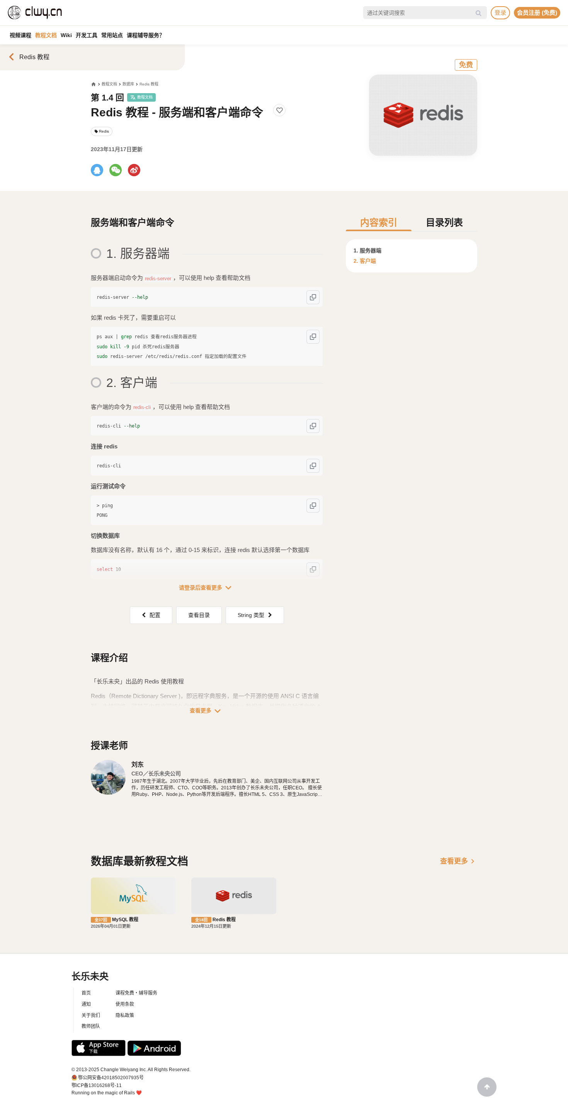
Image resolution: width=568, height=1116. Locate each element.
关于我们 (91, 1015)
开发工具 (86, 35)
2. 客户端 (365, 261)
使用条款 (125, 1004)
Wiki (66, 35)
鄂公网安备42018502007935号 (111, 1077)
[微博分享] (134, 170)
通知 (86, 1004)
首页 (86, 993)
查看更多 (207, 711)
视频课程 (20, 35)
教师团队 (91, 1026)
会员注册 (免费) (537, 12)
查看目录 (199, 615)
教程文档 (46, 35)
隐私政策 (125, 1015)
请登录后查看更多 (207, 587)
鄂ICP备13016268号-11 (96, 1085)
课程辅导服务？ (146, 35)
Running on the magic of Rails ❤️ (106, 1093)
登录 (500, 12)
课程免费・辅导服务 (136, 993)
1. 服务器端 (367, 250)
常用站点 (112, 35)
